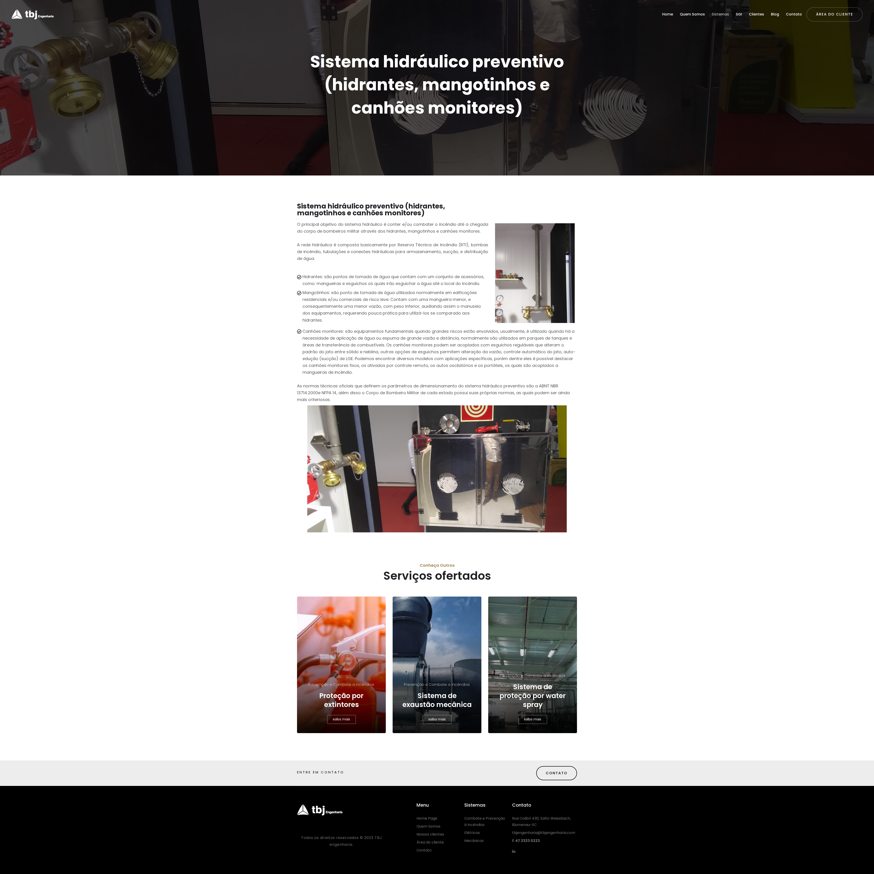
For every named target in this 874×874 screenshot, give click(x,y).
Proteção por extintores (341, 700)
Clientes (756, 14)
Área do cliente (430, 842)
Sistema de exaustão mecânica (437, 700)
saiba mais (341, 719)
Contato (794, 14)
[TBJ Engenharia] (32, 14)
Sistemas (720, 14)
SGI (739, 14)
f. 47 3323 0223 (526, 840)
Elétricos (472, 832)
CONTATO (556, 773)
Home (667, 14)
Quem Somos (692, 14)
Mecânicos (474, 840)
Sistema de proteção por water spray (533, 695)
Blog (775, 14)
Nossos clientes (430, 834)
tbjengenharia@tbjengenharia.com (543, 832)
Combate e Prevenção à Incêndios (484, 821)
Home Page (427, 818)
